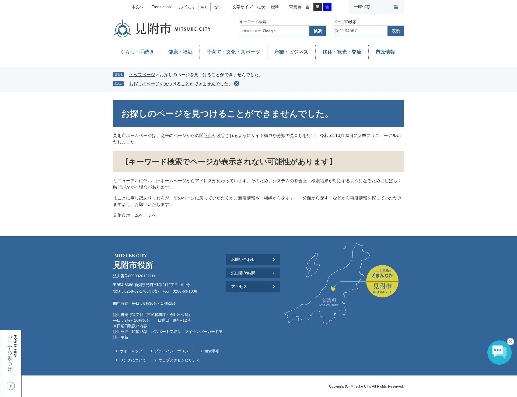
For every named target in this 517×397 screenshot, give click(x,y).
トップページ (142, 74)
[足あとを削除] (236, 83)
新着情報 (246, 198)
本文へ (137, 7)
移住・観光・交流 (342, 52)
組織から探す (277, 198)
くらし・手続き (137, 52)
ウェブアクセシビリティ (179, 360)
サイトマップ (131, 351)
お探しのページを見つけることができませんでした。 (181, 84)
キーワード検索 (253, 22)
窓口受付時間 (243, 273)
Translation (161, 7)
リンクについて (133, 360)
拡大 (261, 7)
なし (218, 7)
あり (204, 7)
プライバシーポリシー (173, 351)
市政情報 (385, 52)
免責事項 (211, 351)
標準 (275, 7)
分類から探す (316, 198)
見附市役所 (133, 261)
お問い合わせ (243, 259)
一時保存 (362, 6)
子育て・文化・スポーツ (233, 52)
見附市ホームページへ (134, 215)
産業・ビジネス (291, 52)
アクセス (239, 286)
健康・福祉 (180, 52)
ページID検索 (345, 22)
